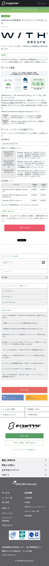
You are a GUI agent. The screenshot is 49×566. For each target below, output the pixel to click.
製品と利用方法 (8, 460)
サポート (6, 475)
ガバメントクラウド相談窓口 (23, 450)
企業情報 (28, 497)
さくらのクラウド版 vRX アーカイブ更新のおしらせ (19, 369)
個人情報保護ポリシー (35, 547)
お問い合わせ (24, 228)
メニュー (43, 3)
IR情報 (27, 502)
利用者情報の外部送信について (13, 547)
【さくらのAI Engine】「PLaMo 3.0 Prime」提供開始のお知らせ (23, 350)
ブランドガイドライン (9, 555)
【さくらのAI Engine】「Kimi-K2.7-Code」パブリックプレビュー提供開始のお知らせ (23, 375)
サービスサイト (7, 296)
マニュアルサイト (8, 291)
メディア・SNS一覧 (31, 511)
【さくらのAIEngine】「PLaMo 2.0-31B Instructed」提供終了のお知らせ (23, 316)
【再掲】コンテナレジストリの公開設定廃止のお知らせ (20, 323)
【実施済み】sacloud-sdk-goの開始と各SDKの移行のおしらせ (22, 329)
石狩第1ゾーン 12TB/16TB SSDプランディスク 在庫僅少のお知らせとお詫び (23, 356)
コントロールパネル (8, 302)
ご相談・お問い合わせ (31, 397)
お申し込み (24, 390)
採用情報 (28, 515)
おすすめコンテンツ (10, 470)
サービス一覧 (7, 497)
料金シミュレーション (9, 397)
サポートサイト (7, 513)
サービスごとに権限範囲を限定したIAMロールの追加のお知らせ (23, 363)
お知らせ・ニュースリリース (34, 506)
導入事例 (5, 502)
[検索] (43, 262)
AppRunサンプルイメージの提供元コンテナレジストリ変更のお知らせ (23, 335)
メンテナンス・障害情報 (7, 519)
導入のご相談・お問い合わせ (24, 443)
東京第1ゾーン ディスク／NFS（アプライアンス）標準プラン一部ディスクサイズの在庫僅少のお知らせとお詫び (23, 343)
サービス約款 (27, 551)
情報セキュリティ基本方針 (11, 551)
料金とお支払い (8, 465)
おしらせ (5, 16)
